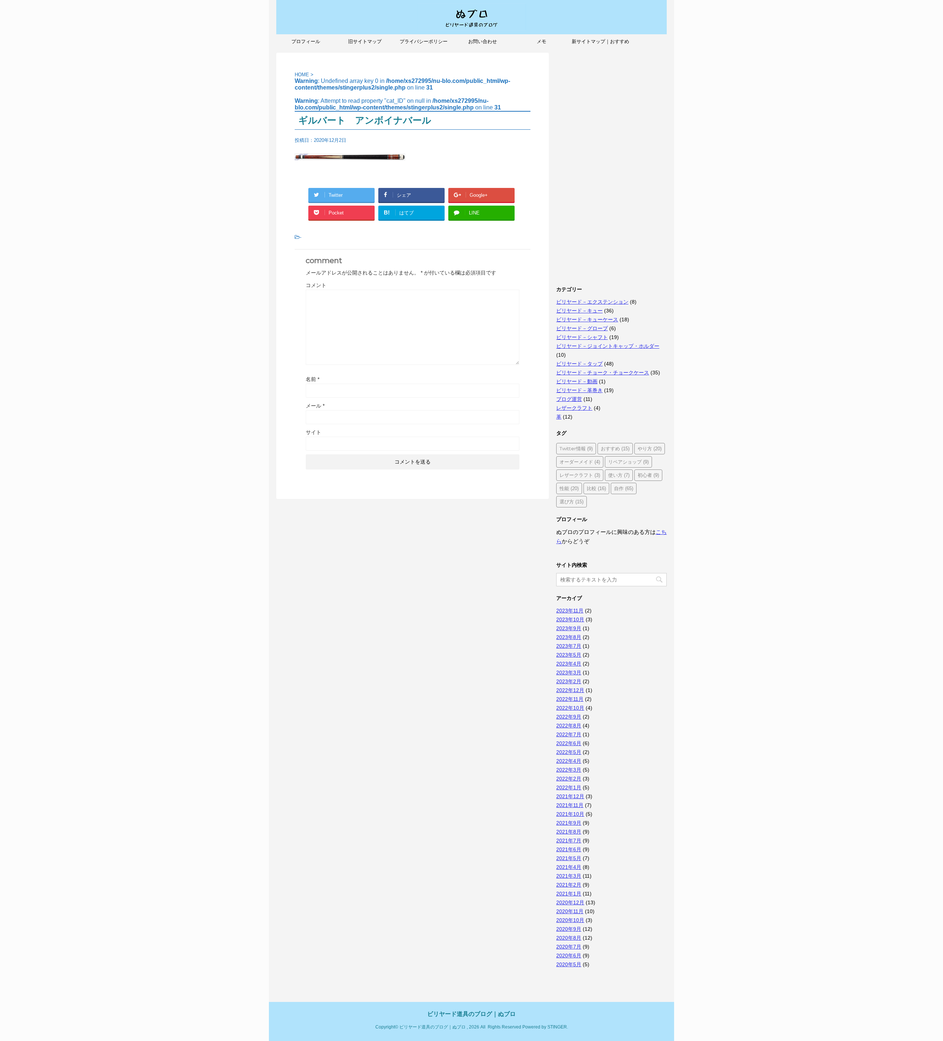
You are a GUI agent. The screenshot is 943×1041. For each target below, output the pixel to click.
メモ (541, 41)
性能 (569, 488)
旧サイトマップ (365, 41)
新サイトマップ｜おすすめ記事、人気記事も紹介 (600, 44)
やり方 (650, 448)
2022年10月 (570, 708)
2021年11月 (569, 805)
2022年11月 (569, 699)
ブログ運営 (569, 399)
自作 (623, 488)
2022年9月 (568, 717)
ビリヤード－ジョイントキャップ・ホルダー (607, 346)
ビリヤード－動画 (576, 381)
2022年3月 (568, 770)
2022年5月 (568, 752)
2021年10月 (570, 814)
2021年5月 (568, 858)
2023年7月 (568, 646)
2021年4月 (568, 867)
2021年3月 (568, 876)
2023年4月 (568, 664)
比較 (596, 488)
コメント (316, 285)
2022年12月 (570, 690)
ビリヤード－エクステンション (592, 302)
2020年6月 (568, 955)
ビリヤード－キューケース (587, 319)
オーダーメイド (580, 462)
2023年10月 (570, 619)
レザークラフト (574, 408)
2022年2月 (568, 779)
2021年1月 (568, 894)
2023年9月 (568, 628)
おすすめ (615, 448)
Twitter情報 (576, 448)
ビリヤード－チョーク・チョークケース (602, 372)
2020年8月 (568, 938)
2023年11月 (569, 611)
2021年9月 (568, 823)
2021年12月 (570, 796)
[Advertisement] (611, 163)
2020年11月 (569, 911)
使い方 (619, 475)
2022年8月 (568, 726)
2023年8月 (568, 637)
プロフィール (305, 41)
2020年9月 (568, 929)
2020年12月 (570, 902)
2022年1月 (568, 787)
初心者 (648, 475)
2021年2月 (568, 885)
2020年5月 (568, 964)
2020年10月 (570, 920)
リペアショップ (628, 462)
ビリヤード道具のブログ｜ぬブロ (471, 1014)
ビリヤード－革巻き (579, 390)
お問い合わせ (482, 41)
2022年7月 (568, 734)
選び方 (571, 501)
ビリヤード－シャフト (582, 337)
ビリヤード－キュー (579, 311)
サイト (313, 432)
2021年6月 (568, 849)
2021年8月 (568, 832)
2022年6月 (568, 743)
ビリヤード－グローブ (582, 328)
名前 (312, 379)
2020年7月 (568, 947)
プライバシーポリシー (424, 41)
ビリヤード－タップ (579, 364)
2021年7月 (568, 840)
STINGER (557, 1027)
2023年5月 (568, 655)
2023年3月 (568, 672)
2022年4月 (568, 761)
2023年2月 (568, 681)
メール (315, 406)
